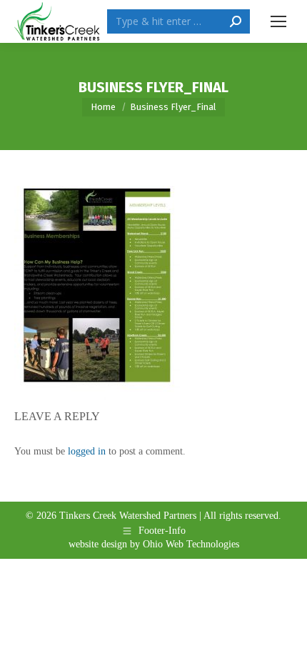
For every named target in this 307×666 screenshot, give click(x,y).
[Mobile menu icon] (278, 21)
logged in (87, 451)
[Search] (235, 21)
